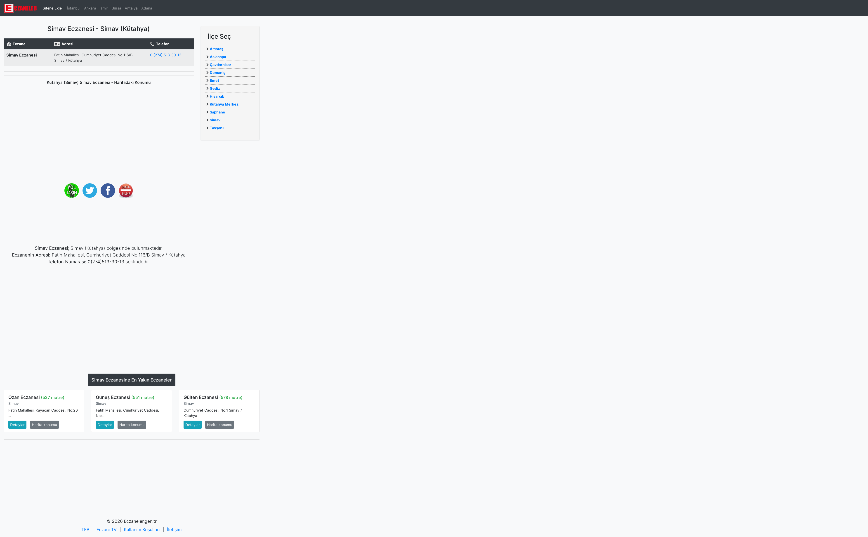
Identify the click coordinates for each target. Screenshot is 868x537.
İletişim (174, 529)
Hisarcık (217, 96)
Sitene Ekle (52, 8)
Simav (215, 120)
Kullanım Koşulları (142, 529)
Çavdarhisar (220, 64)
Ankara (90, 8)
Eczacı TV (107, 529)
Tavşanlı (217, 128)
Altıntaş (216, 49)
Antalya (131, 8)
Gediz (215, 88)
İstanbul (73, 8)
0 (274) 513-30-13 (165, 55)
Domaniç (217, 72)
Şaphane (217, 112)
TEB (85, 529)
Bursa (116, 8)
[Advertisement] (99, 306)
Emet (214, 80)
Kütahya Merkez (224, 104)
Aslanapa (218, 56)
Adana (146, 8)
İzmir (104, 8)
